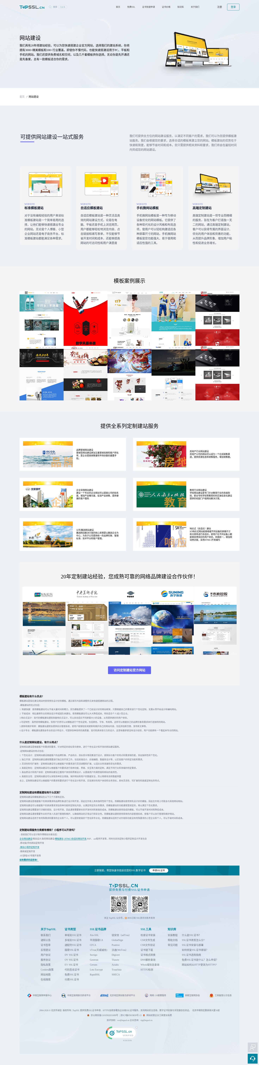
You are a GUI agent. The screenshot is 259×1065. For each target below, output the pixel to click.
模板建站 (59, 839)
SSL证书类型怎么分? (193, 940)
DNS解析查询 (148, 960)
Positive (116, 945)
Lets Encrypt (96, 969)
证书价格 (166, 7)
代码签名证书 (72, 969)
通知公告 (46, 940)
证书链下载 (147, 950)
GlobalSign (117, 940)
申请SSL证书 (159, 870)
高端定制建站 (202, 208)
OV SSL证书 (71, 960)
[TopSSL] (32, 7)
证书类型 (70, 929)
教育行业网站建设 (198, 490)
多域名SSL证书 (73, 940)
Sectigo (93, 955)
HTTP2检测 (147, 969)
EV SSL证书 (71, 964)
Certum (93, 964)
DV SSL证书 (71, 955)
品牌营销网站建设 (84, 450)
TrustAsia (116, 969)
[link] (129, 1037)
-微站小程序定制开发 (29, 847)
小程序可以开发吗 (64, 830)
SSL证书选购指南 (191, 955)
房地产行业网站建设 (199, 451)
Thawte (115, 960)
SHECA (116, 974)
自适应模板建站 (92, 208)
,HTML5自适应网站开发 (75, 839)
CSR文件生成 (148, 940)
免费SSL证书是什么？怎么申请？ (200, 960)
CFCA (93, 945)
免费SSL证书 (72, 974)
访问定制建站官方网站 (129, 670)
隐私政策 (46, 964)
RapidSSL (95, 974)
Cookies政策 (47, 969)
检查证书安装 (148, 935)
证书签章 (46, 945)
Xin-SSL (94, 935)
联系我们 (46, 935)
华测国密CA (96, 940)
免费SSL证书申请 (92, 1010)
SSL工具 (146, 929)
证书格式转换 (148, 955)
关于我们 (195, 7)
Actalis (115, 964)
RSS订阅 (132, 918)
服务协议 (46, 960)
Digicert (116, 955)
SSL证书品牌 (98, 929)
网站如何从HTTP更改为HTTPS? (199, 964)
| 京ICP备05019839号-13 (130, 1015)
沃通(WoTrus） (120, 950)
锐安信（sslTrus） (121, 935)
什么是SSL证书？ (191, 935)
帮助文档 (173, 940)
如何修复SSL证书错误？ (195, 950)
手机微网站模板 (148, 208)
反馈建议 (46, 950)
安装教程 (173, 935)
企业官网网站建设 (84, 490)
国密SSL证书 (72, 950)
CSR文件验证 (148, 945)
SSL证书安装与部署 (193, 945)
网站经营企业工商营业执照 (159, 1015)
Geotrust (94, 960)
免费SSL (131, 7)
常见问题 (173, 945)
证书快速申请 (148, 7)
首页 (118, 7)
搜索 (59, 7)
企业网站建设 (26, 839)
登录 (233, 7)
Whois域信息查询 (150, 964)
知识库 (180, 7)
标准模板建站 (34, 208)
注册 (219, 7)
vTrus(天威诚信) (98, 950)
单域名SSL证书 (73, 935)
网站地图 (46, 974)
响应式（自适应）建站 (200, 528)
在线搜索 (46, 979)
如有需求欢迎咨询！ (29, 860)
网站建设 (34, 96)
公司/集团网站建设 (85, 530)
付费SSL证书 (72, 979)
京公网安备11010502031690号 (104, 1015)
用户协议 (46, 955)
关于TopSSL (48, 929)
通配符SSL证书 (73, 945)
